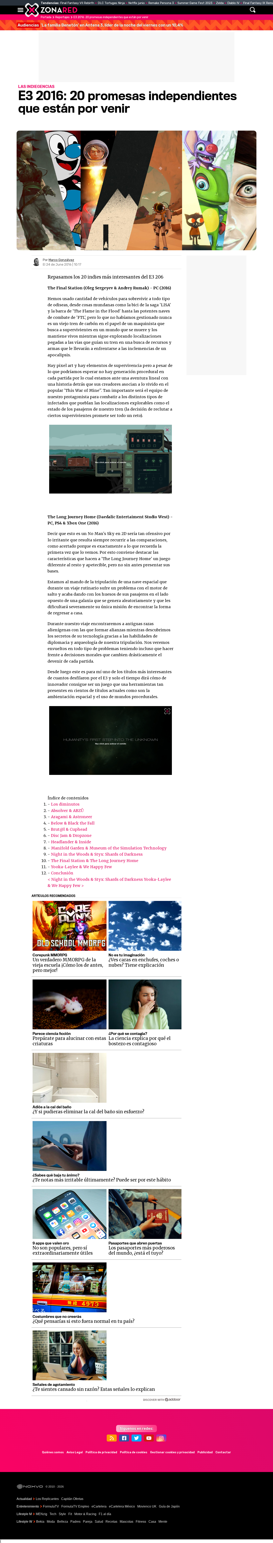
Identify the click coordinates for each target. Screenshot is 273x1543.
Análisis (192, 10)
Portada (46, 17)
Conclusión (62, 873)
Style (62, 1514)
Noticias (101, 10)
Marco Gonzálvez (61, 260)
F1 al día (105, 1514)
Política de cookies (133, 1452)
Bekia (40, 1521)
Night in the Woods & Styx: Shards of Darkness (97, 854)
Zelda (220, 3)
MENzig (41, 1514)
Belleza (62, 1521)
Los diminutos (65, 804)
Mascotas (126, 1521)
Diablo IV (233, 3)
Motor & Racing (85, 1514)
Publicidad (205, 1452)
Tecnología (124, 10)
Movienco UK (146, 1506)
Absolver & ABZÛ (67, 810)
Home (85, 10)
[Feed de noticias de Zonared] (112, 1438)
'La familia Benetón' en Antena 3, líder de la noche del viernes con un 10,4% (100, 25)
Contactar (223, 1452)
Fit (70, 1514)
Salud (99, 1521)
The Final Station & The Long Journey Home (94, 860)
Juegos (173, 10)
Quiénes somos (53, 1452)
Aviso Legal (75, 1452)
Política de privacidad (101, 1452)
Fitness (141, 1521)
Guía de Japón (169, 1506)
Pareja (87, 1521)
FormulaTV (51, 1506)
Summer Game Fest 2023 (194, 3)
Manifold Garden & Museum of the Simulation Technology (109, 848)
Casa (152, 1521)
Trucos (211, 10)
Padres (75, 1521)
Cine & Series (151, 10)
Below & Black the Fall (73, 823)
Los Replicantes (47, 1499)
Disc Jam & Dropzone (71, 835)
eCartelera (99, 1506)
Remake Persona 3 (161, 3)
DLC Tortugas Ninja (111, 3)
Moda (51, 1521)
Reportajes (62, 17)
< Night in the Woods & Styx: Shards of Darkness (95, 879)
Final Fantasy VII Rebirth (77, 3)
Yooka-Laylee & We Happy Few (81, 866)
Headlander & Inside (71, 841)
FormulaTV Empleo (75, 1506)
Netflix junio (136, 3)
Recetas (111, 1521)
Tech (53, 1514)
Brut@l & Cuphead (69, 829)
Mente (162, 1521)
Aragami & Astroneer (71, 816)
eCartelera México (122, 1506)
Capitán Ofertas (72, 1499)
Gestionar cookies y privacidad (172, 1452)
